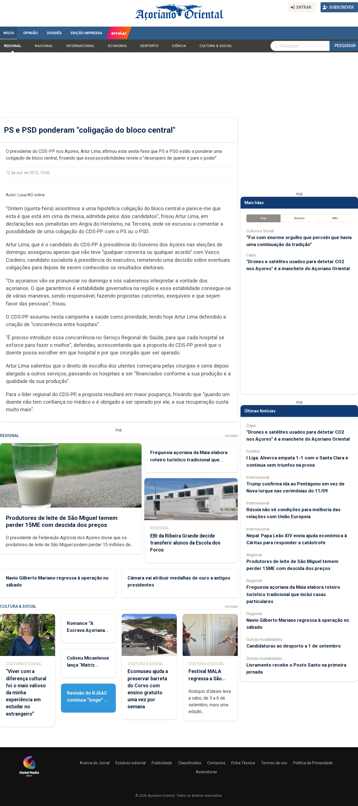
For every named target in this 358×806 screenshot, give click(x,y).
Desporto (149, 46)
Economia (117, 46)
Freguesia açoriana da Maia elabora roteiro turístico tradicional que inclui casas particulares (188, 459)
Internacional (80, 46)
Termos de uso (274, 763)
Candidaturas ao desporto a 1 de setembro (293, 646)
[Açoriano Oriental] (29, 777)
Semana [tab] (299, 218)
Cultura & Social (215, 46)
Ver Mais (231, 436)
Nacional (44, 46)
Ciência (179, 46)
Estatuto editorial (131, 763)
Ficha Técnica (243, 763)
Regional (12, 46)
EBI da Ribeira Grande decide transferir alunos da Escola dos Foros (185, 543)
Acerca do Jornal (95, 763)
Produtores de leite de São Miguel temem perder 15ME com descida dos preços (61, 521)
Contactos (216, 763)
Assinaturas (206, 772)
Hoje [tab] (263, 218)
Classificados (189, 763)
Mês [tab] (335, 218)
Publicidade (162, 763)
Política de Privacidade (313, 763)
